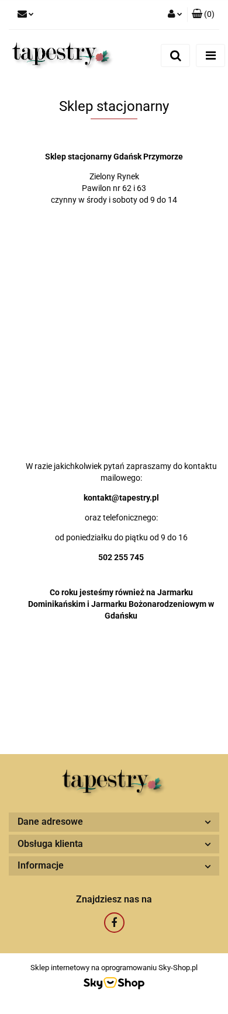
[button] (203, 14)
